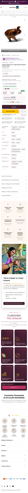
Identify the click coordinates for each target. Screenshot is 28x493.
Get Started (13, 387)
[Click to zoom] (24, 20)
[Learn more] (11, 55)
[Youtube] (13, 486)
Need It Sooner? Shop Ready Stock (14, 303)
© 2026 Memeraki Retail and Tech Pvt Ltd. (10, 490)
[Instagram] (4, 486)
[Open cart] (26, 7)
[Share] (24, 111)
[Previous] (3, 34)
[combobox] (14, 12)
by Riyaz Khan (5, 67)
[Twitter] (7, 486)
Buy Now (14, 107)
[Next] (24, 34)
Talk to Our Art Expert (10, 111)
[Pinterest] (10, 486)
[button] (14, 59)
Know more (23, 115)
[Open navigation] (3, 7)
